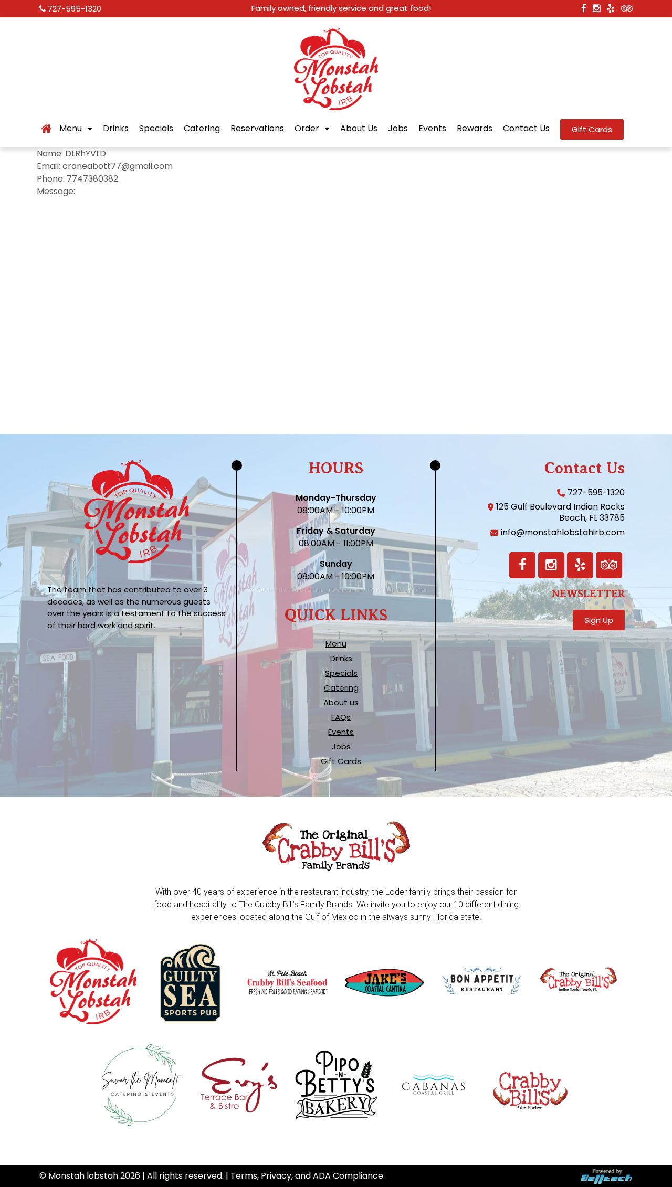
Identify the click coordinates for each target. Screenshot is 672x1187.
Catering (202, 128)
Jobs (398, 128)
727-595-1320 (74, 8)
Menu (70, 128)
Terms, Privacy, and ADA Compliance (306, 1176)
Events (432, 128)
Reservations (257, 128)
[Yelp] (580, 565)
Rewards (474, 128)
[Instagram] (551, 565)
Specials (156, 128)
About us (341, 702)
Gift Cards (341, 761)
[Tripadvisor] (609, 565)
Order (307, 128)
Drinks (116, 128)
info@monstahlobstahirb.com (563, 532)
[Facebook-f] (522, 565)
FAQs (341, 717)
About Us (358, 128)
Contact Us (526, 128)
